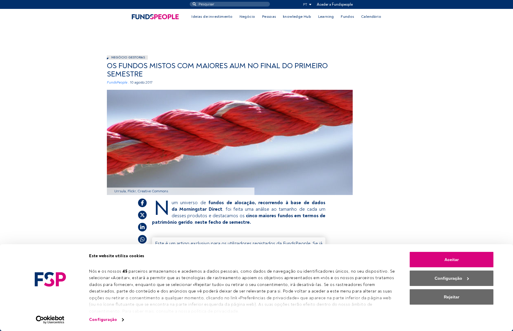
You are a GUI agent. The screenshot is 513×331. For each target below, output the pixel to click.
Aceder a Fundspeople (335, 4)
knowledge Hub (297, 16)
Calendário (371, 16)
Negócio (247, 16)
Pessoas (269, 16)
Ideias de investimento (211, 16)
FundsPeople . (118, 82)
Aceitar (451, 259)
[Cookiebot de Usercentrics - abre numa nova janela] (50, 320)
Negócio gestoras (128, 57)
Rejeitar (451, 297)
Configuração (103, 319)
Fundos (347, 16)
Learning (326, 16)
